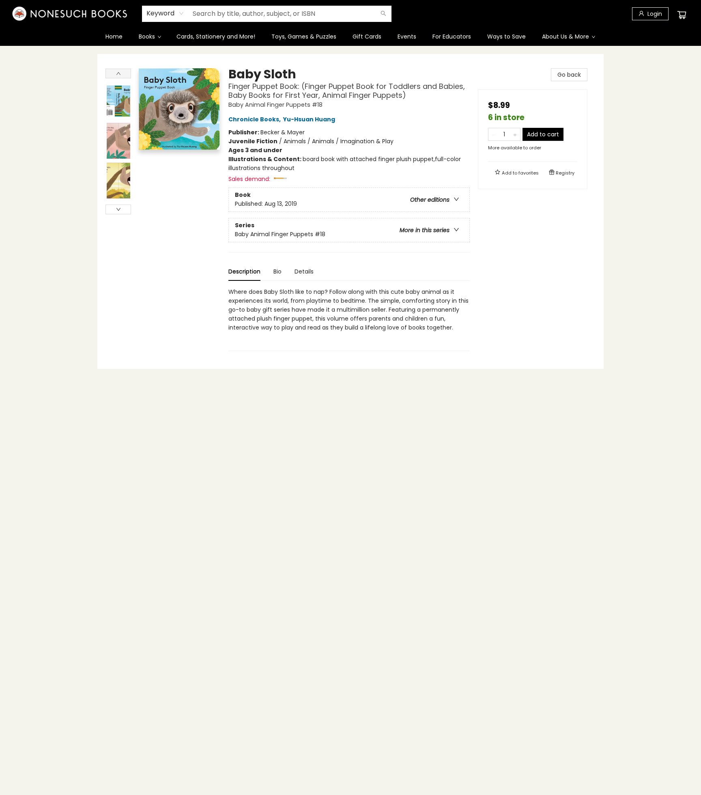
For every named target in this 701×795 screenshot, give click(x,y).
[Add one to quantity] (515, 134)
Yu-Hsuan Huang (309, 119)
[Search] (383, 14)
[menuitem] (114, 36)
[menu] (350, 36)
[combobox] (165, 13)
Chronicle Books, (255, 119)
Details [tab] (304, 271)
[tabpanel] (349, 319)
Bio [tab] (277, 271)
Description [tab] (244, 271)
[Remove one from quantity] (493, 134)
